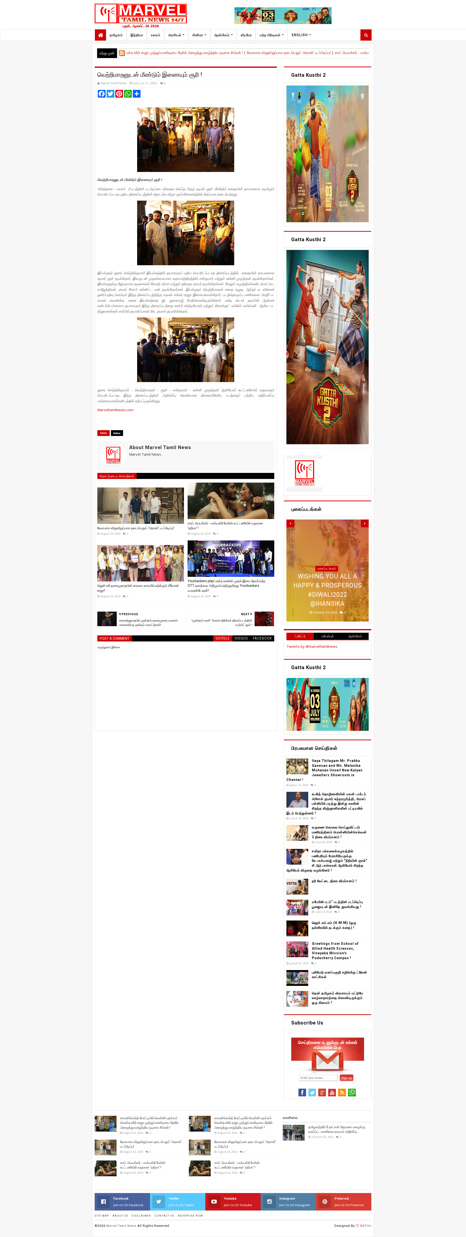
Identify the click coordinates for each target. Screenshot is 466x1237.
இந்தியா (137, 35)
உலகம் (155, 35)
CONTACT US (164, 1215)
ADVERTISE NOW (190, 1215)
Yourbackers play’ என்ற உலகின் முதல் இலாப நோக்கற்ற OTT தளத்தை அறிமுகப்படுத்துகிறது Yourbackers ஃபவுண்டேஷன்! (226, 585)
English (300, 35)
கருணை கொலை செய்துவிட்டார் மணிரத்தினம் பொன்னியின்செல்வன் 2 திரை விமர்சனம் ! (339, 832)
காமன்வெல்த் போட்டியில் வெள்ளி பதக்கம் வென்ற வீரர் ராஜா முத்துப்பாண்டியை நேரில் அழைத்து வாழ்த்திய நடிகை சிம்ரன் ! (149, 1122)
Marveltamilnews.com (115, 409)
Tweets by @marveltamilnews (311, 646)
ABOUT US (120, 1215)
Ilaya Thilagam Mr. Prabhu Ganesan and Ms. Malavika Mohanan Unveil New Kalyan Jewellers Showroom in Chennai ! (324, 770)
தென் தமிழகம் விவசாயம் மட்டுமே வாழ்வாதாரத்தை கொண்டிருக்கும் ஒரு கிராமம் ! (337, 998)
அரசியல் (174, 35)
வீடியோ (246, 35)
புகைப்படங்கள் (326, 568)
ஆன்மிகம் (222, 35)
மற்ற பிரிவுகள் (270, 35)
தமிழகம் (116, 35)
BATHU (365, 1226)
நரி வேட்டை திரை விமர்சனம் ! (334, 881)
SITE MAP (102, 1215)
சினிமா (197, 35)
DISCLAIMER (141, 1215)
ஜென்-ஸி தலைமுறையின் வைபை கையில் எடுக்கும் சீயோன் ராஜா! (138, 588)
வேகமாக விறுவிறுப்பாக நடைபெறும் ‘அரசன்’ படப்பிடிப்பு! (249, 52)
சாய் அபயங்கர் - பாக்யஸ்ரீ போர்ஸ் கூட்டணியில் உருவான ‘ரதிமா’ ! (343, 52)
